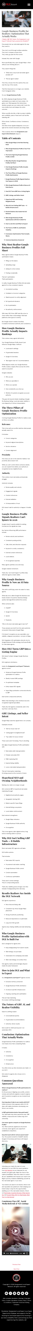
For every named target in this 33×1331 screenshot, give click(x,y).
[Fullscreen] (27, 1253)
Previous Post (16, 1264)
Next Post (16, 1269)
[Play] (4, 1253)
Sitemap (21, 1298)
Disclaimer (14, 1300)
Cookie (8, 1300)
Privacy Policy (22, 1300)
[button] (29, 4)
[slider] (14, 1253)
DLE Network (8, 1170)
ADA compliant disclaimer (10, 1298)
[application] (15, 1231)
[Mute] (24, 1253)
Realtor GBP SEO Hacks (9, 39)
